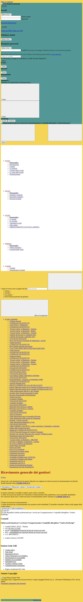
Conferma (12, 121)
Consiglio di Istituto (16, 399)
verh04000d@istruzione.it (27, 530)
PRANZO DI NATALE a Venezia (21, 409)
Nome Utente (25, 17)
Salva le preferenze (18, 508)
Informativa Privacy (12, 554)
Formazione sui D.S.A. (17, 461)
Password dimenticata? (8, 23)
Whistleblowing (10, 562)
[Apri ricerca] (65, 132)
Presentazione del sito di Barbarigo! (22, 467)
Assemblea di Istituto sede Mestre (21, 459)
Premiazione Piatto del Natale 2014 (22, 436)
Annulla (4, 121)
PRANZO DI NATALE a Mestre (21, 407)
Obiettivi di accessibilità (13, 560)
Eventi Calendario (11, 319)
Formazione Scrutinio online (19, 451)
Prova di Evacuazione (17, 449)
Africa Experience (16, 414)
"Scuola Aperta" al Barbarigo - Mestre (23, 331)
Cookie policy (10, 550)
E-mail (23, 50)
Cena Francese (15, 350)
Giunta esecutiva (15, 342)
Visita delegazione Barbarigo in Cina (22, 422)
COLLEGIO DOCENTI (18, 339)
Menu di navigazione (40, 315)
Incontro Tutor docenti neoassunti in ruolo (24, 393)
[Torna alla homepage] (41, 123)
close (3, 142)
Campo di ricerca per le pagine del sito (14, 289)
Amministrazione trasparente (15, 565)
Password (24, 19)
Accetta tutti (34, 487)
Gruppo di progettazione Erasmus (21, 465)
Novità (7, 293)
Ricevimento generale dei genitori (21, 346)
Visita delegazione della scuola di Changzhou (25, 418)
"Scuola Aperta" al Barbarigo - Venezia (23, 329)
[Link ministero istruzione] (10, 4)
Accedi (4, 6)
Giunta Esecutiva (15, 397)
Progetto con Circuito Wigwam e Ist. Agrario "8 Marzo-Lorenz (31, 434)
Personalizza (6, 487)
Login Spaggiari (56, 54)
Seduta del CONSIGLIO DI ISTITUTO (23, 430)
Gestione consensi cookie (13, 564)
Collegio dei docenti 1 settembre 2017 (22, 337)
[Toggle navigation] (18, 132)
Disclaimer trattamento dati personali (13, 583)
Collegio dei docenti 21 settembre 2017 (23, 335)
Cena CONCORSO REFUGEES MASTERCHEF (27, 348)
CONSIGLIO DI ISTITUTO (20, 323)
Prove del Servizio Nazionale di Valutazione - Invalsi (27, 341)
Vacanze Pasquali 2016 (17, 383)
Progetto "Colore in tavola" (19, 420)
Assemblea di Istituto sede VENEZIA (22, 457)
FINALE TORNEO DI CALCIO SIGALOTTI (26, 385)
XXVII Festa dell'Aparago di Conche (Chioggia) (26, 432)
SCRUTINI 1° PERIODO (19, 325)
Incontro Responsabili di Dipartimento (23, 395)
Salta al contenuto (7, 2)
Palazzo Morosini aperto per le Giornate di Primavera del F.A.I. (31, 387)
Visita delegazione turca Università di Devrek (25, 416)
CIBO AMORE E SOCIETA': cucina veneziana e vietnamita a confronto (34, 426)
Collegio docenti (15, 321)
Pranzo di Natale (15, 447)
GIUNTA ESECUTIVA (18, 372)
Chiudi (4, 66)
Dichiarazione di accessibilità (15, 558)
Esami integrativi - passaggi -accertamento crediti (26, 379)
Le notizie (8, 295)
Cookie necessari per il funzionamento (14, 502)
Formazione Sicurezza (17, 453)
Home (7, 291)
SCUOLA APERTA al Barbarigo (21, 444)
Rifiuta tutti (18, 487)
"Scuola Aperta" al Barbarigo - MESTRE (24, 440)
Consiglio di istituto (16, 403)
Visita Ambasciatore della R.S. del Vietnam (24, 391)
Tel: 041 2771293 (14, 528)
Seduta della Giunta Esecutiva (20, 428)
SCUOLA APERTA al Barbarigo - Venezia (24, 442)
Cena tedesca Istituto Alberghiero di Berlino (24, 376)
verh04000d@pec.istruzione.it (28, 532)
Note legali (9, 552)
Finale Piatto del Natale (17, 446)
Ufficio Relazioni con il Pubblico (16, 556)
